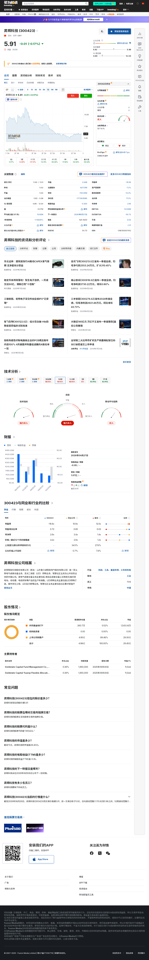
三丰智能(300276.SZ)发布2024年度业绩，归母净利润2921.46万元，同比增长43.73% (92, 302)
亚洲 (97, 14)
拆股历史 (40, 83)
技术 (50, 75)
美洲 (79, 14)
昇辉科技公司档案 (18, 563)
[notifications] (137, 3)
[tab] (10, 380)
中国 (24, 14)
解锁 (52, 550)
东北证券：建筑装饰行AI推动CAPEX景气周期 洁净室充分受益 (26, 263)
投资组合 (83, 888)
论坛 (58, 75)
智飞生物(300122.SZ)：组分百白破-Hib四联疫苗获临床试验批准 (26, 323)
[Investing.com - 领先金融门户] (10, 3)
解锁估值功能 (122, 43)
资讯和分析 (26, 75)
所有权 (20, 83)
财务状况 (40, 75)
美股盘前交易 (44, 14)
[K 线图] (7, 89)
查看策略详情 (61, 64)
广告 (7, 882)
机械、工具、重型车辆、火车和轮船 (114, 570)
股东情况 (11, 607)
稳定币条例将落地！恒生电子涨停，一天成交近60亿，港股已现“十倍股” (26, 282)
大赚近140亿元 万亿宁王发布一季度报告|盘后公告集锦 (93, 323)
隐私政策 (129, 953)
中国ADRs (71, 14)
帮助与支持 (10, 888)
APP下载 (83, 882)
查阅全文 (8, 588)
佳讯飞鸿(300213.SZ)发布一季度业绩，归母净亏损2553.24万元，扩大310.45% (93, 263)
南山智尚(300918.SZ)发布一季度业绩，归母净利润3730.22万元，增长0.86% (93, 282)
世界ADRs (61, 14)
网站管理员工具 (86, 894)
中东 (91, 14)
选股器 (17, 14)
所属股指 (51, 83)
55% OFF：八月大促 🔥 (104, 3)
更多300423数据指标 (120, 174)
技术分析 (11, 371)
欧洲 (85, 14)
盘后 (53, 14)
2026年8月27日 (80, 214)
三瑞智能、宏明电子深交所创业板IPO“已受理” (26, 300)
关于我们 (9, 877)
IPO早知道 (84, 349)
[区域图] (12, 89)
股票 (8, 14)
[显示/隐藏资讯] (63, 89)
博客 (81, 877)
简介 (13, 83)
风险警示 (141, 953)
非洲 (103, 14)
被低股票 (120, 14)
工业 (129, 576)
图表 (14, 75)
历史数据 (30, 83)
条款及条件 (116, 953)
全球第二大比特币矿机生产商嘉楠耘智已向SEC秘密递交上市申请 (93, 342)
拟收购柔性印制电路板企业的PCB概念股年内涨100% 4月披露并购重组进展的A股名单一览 (26, 344)
